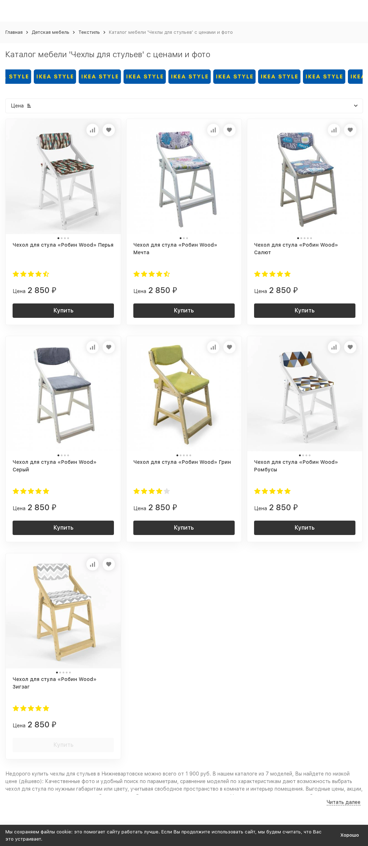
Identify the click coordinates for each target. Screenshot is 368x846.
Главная (14, 32)
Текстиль (89, 32)
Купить (63, 310)
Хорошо (349, 835)
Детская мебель (50, 32)
